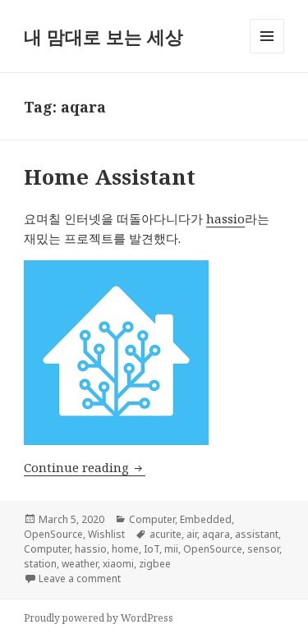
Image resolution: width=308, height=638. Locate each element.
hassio (225, 218)
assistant (256, 534)
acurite (165, 534)
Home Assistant (109, 176)
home (125, 549)
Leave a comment (80, 578)
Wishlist (106, 534)
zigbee (155, 564)
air (191, 534)
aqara (216, 534)
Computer (152, 519)
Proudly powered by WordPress (98, 618)
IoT (151, 549)
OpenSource (53, 534)
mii (171, 549)
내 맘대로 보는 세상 (103, 36)
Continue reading (84, 467)
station (40, 564)
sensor (263, 549)
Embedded (206, 519)
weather (80, 564)
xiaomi (118, 564)
